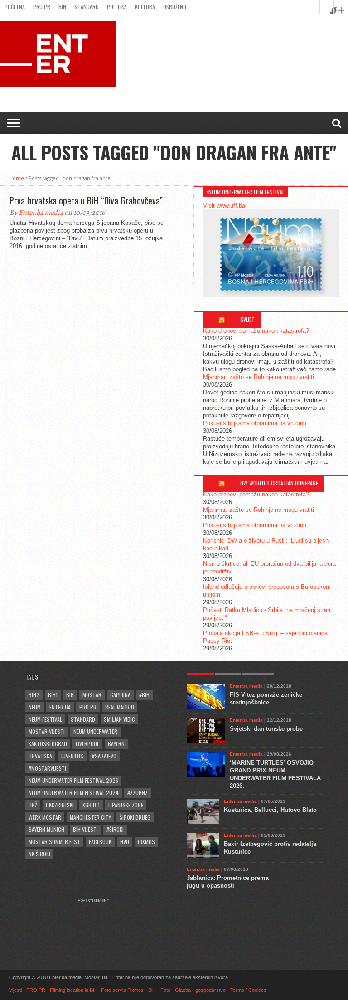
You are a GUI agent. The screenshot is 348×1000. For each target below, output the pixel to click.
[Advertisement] (97, 925)
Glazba (183, 990)
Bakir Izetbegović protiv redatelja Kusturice (270, 847)
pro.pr (88, 707)
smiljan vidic (119, 719)
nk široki (39, 854)
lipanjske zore (125, 805)
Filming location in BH (73, 990)
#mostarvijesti (47, 768)
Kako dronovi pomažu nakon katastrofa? (256, 330)
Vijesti (15, 990)
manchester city (90, 817)
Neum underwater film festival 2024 (74, 792)
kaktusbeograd (48, 744)
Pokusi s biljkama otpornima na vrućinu (254, 423)
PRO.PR (41, 6)
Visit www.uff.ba (224, 205)
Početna (15, 6)
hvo (124, 841)
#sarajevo (104, 756)
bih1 (53, 695)
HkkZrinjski (60, 805)
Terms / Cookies (248, 990)
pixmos (146, 841)
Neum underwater (95, 731)
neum (35, 707)
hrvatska (40, 756)
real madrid (119, 707)
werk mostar (45, 817)
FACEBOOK (100, 841)
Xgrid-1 (91, 805)
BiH (62, 6)
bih (70, 695)
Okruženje (175, 6)
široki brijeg (135, 817)
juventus (72, 756)
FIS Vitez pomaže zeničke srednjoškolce (266, 698)
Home (16, 178)
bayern (116, 744)
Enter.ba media (41, 213)
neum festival (45, 719)
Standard (86, 6)
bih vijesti (85, 829)
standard (83, 719)
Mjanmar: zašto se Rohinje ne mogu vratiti (258, 377)
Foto (165, 990)
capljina (120, 695)
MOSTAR (92, 695)
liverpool (87, 744)
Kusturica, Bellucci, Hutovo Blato (270, 809)
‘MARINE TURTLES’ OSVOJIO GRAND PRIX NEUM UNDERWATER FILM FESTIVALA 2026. (275, 774)
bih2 (34, 695)
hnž (33, 805)
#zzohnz (137, 792)
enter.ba (60, 707)
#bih (144, 695)
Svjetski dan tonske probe (266, 728)
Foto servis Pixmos (122, 990)
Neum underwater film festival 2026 (73, 780)
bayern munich (46, 829)
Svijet (247, 319)
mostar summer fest (54, 841)
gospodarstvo (210, 990)
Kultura (145, 6)
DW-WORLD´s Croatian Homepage (279, 483)
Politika (117, 6)
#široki (115, 829)
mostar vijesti (47, 731)
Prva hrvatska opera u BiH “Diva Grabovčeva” (86, 200)
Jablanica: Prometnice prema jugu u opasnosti (228, 881)
